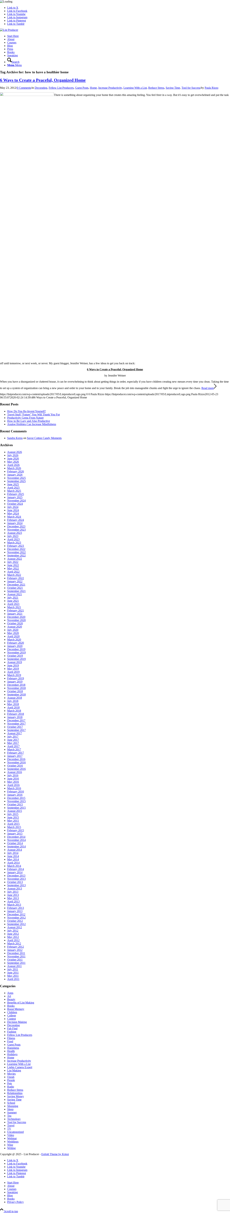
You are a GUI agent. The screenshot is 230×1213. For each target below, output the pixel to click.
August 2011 (14, 966)
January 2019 (14, 681)
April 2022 (13, 571)
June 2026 (13, 458)
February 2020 (15, 642)
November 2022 (16, 552)
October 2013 (15, 882)
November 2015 (16, 801)
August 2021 (14, 594)
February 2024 (15, 519)
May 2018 (13, 704)
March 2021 (14, 607)
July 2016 (12, 775)
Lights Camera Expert (19, 1067)
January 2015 (14, 833)
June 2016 (13, 778)
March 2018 (14, 710)
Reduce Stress (156, 87)
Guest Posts (81, 87)
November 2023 (16, 529)
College (11, 1015)
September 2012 (16, 924)
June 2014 (13, 856)
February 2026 (15, 471)
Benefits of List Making (20, 1002)
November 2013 (16, 878)
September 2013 (16, 885)
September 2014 (16, 846)
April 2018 (13, 707)
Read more (207, 388)
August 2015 (14, 810)
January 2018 (14, 717)
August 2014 (14, 849)
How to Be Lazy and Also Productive (28, 420)
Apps (10, 992)
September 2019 (16, 658)
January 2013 (14, 911)
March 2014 (14, 865)
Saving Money (15, 1096)
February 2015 (15, 830)
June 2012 (13, 933)
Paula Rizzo (211, 87)
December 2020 (16, 616)
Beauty (11, 999)
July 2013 (12, 891)
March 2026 (14, 468)
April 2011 (13, 979)
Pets (9, 1083)
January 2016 (14, 794)
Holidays (12, 1054)
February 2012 (15, 946)
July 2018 (12, 701)
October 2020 (15, 623)
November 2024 (16, 500)
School (11, 1102)
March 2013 (14, 904)
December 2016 (16, 759)
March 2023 (14, 542)
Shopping (12, 1106)
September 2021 (16, 591)
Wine (10, 1144)
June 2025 (13, 484)
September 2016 (16, 768)
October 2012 (15, 920)
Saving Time (173, 87)
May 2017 (13, 743)
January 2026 (14, 474)
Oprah (10, 1076)
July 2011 (12, 969)
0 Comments (24, 87)
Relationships (14, 1093)
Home (93, 87)
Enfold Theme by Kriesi (55, 1154)
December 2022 (16, 549)
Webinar (12, 1138)
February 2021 (15, 610)
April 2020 (13, 636)
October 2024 (15, 503)
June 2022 (13, 565)
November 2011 (16, 956)
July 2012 (12, 930)
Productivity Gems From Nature (25, 417)
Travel (10, 1125)
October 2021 (15, 587)
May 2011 (13, 975)
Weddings (13, 1141)
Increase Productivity (110, 87)
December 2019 (16, 649)
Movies (11, 1073)
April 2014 (13, 862)
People (11, 1080)
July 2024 (12, 507)
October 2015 (15, 804)
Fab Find (12, 1028)
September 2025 (16, 481)
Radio (10, 1086)
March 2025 (14, 490)
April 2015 (13, 823)
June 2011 (13, 972)
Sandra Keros (15, 438)
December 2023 (16, 526)
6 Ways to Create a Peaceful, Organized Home (43, 80)
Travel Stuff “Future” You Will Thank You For (33, 414)
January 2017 (14, 755)
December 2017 (16, 720)
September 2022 (16, 555)
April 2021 (13, 604)
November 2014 (16, 840)
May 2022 (13, 568)
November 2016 (16, 762)
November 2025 (16, 477)
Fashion (11, 1031)
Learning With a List (135, 87)
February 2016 (15, 791)
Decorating (41, 87)
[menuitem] (118, 36)
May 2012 (13, 937)
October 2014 (15, 843)
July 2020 (12, 629)
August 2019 (14, 662)
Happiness (13, 1047)
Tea (9, 1115)
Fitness (11, 1038)
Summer (12, 1112)
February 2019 (15, 678)
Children (12, 1012)
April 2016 (13, 785)
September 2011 (16, 962)
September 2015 (16, 807)
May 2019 (13, 668)
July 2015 (12, 814)
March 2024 (14, 516)
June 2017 (13, 739)
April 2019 (13, 671)
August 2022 (14, 558)
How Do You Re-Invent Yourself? (26, 411)
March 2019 (14, 675)
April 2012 (13, 940)
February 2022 (15, 578)
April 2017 (13, 746)
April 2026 (13, 464)
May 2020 (13, 633)
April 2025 (13, 487)
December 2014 (16, 836)
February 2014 (15, 869)
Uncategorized (15, 1131)
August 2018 (14, 697)
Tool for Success (190, 87)
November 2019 (16, 652)
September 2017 (16, 730)
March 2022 (14, 574)
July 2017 (12, 736)
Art (9, 996)
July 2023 (12, 536)
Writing (11, 1148)
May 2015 (13, 820)
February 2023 (15, 545)
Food (10, 1041)
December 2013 (16, 875)
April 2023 (13, 539)
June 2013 (13, 895)
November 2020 (16, 620)
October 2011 (15, 959)
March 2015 (14, 827)
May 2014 (13, 859)
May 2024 (13, 513)
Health (11, 1051)
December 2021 (16, 584)
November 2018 (16, 688)
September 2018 (16, 694)
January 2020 (14, 646)
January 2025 (14, 497)
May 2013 (13, 898)
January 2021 (14, 613)
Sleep (10, 1109)
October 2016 (15, 765)
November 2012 (16, 917)
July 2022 (12, 561)
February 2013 (15, 907)
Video (10, 1135)
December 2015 (16, 798)
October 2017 (15, 726)
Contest (11, 1018)
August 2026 (14, 452)
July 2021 (12, 597)
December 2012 (16, 914)
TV (9, 1128)
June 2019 (13, 665)
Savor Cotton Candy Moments (44, 438)
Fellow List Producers (61, 87)
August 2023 (14, 532)
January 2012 (14, 949)
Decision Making (17, 1021)
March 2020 (14, 639)
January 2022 (14, 581)
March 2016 (14, 788)
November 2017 (16, 723)
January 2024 (14, 523)
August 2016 (14, 772)
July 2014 (12, 852)
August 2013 (14, 888)
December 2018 (16, 684)
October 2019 (15, 655)
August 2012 (14, 927)
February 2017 (15, 752)
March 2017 (14, 749)
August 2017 (14, 733)
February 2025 (15, 494)
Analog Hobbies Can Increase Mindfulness (31, 424)
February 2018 (15, 713)
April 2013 (13, 901)
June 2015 (13, 817)
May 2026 (13, 461)
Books (11, 1005)
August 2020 (14, 626)
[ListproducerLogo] (9, 29)
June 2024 (13, 510)
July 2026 (12, 455)
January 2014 (14, 872)
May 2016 (13, 781)
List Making (14, 1070)
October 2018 (15, 691)
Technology (14, 1118)
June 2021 (13, 600)
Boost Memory (15, 1009)
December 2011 (16, 953)
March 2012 (14, 943)
